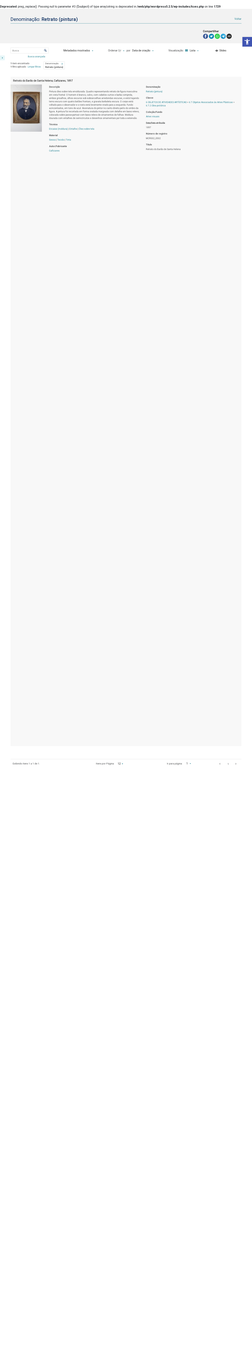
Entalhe (73, 129)
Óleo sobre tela (86, 129)
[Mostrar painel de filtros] (2, 57)
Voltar (237, 18)
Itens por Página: (105, 763)
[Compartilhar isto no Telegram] (224, 36)
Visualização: (176, 50)
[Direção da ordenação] (122, 50)
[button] (247, 42)
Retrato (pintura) (154, 91)
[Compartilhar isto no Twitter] (212, 36)
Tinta (68, 140)
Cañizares (54, 150)
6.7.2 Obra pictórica (156, 105)
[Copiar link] (229, 36)
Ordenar (113, 50)
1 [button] (228, 763)
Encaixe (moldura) (58, 129)
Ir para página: (174, 763)
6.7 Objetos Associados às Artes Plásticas (211, 102)
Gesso (52, 140)
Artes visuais (152, 116)
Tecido (60, 140)
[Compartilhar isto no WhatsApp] (218, 36)
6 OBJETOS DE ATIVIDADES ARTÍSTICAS (166, 102)
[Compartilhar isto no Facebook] (206, 36)
